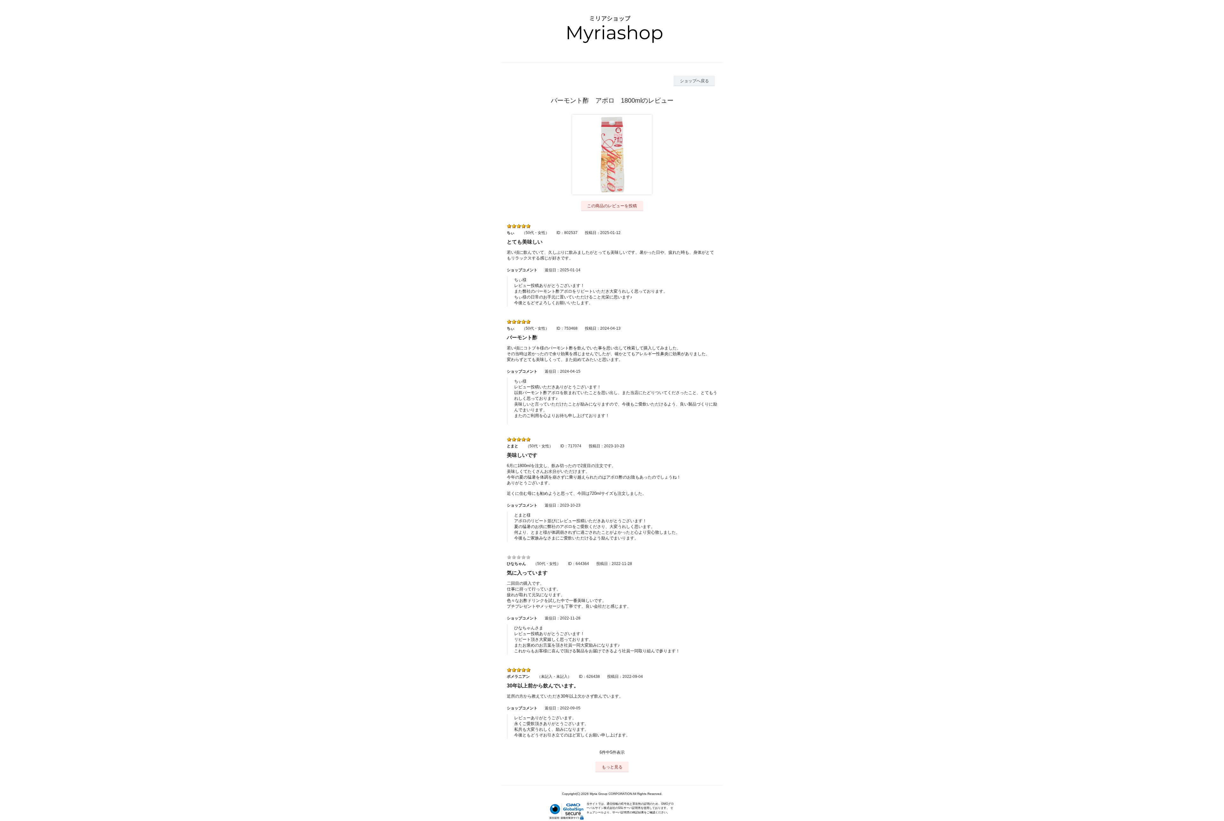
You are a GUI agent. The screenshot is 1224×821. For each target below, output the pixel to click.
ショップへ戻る (694, 80)
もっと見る (612, 767)
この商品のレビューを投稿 (612, 205)
